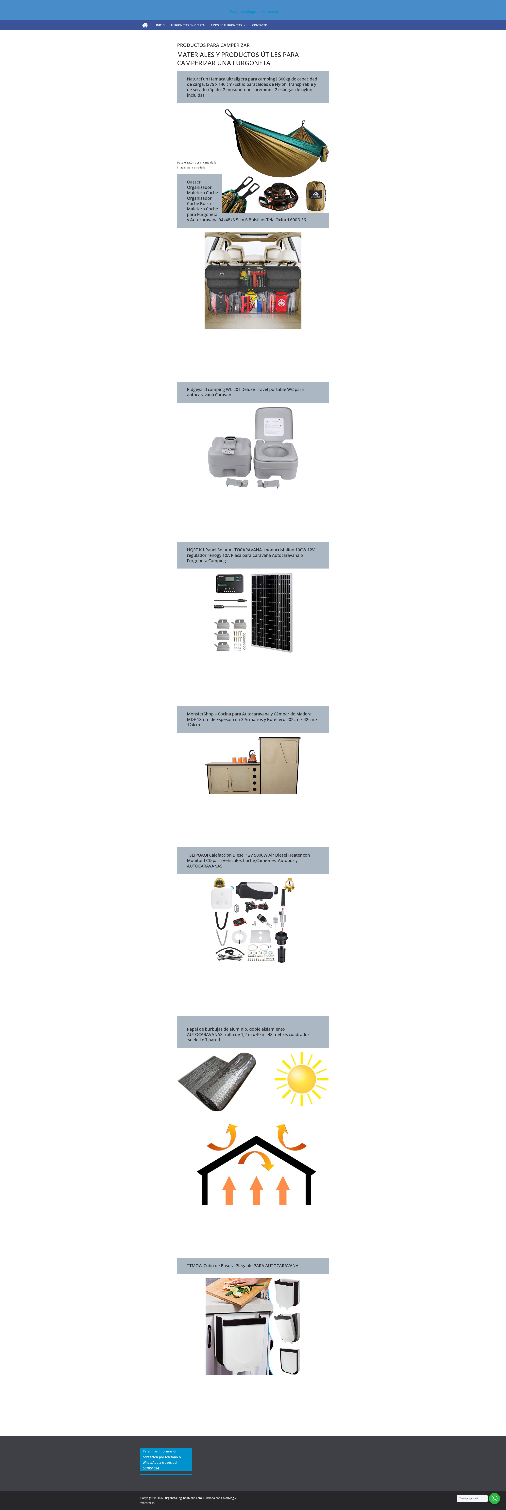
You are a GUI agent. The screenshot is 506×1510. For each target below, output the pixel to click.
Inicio (160, 25)
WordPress (147, 1503)
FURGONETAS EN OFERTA (188, 25)
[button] (244, 25)
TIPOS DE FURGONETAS (226, 25)
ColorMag (227, 1498)
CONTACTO (259, 25)
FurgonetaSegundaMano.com (254, 11)
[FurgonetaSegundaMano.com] (145, 25)
